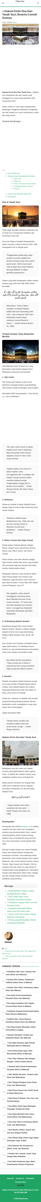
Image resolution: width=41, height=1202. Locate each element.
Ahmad (8, 942)
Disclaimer (30, 1178)
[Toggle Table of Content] (3, 170)
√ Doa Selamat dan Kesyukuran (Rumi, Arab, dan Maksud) (20, 1147)
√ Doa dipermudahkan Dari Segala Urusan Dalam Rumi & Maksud (20, 1004)
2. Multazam (17, 181)
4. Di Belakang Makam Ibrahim (23, 186)
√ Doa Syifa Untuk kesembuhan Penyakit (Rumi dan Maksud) (19, 996)
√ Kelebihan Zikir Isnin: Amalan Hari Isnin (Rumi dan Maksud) (21, 973)
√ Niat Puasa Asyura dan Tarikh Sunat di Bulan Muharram (22, 1091)
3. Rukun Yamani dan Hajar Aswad (24, 183)
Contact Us (20, 1178)
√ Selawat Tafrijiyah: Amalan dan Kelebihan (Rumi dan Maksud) (19, 1036)
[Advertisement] (20, 69)
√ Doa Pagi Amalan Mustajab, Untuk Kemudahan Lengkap (21, 1028)
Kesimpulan (12, 197)
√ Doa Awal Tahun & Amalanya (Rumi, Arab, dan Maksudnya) (22, 1123)
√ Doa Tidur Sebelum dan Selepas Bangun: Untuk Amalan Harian (21, 1060)
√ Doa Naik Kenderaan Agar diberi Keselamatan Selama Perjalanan (21, 1162)
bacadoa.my (25, 826)
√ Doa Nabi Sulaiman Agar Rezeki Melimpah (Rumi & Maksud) (21, 1044)
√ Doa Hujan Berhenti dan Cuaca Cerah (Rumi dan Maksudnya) (20, 1115)
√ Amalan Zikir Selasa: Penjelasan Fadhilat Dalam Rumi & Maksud (20, 981)
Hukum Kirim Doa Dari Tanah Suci (19, 194)
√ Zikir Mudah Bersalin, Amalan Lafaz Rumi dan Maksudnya (22, 1075)
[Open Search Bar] (38, 3)
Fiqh (5, 948)
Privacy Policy (20, 1182)
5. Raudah (16, 189)
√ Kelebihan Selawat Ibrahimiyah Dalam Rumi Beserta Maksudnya (22, 1012)
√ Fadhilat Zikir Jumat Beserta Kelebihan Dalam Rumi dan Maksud (20, 1020)
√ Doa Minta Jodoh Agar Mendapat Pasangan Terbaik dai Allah (21, 1107)
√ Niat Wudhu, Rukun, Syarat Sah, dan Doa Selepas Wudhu (21, 1131)
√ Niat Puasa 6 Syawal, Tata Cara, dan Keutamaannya (22, 1099)
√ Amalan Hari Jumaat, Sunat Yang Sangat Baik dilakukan (21, 1155)
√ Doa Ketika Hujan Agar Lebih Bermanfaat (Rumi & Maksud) (19, 1052)
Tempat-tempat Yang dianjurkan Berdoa (21, 176)
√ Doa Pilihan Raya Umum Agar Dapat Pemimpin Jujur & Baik (22, 1139)
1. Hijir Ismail (17, 179)
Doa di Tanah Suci (14, 173)
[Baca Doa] (20, 1)
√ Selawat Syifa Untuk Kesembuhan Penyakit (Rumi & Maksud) (22, 1067)
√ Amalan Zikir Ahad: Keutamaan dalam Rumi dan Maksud (22, 988)
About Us (10, 1178)
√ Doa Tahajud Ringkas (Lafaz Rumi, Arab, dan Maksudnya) (22, 1083)
